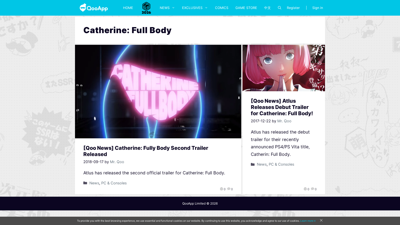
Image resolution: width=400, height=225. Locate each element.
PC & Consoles (114, 183)
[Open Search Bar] (279, 8)
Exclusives (192, 8)
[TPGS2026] (146, 7)
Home (128, 8)
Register (293, 8)
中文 (267, 8)
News (165, 8)
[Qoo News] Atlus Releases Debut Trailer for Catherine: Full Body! (282, 107)
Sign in (317, 8)
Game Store (246, 8)
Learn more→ (308, 220)
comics (221, 8)
